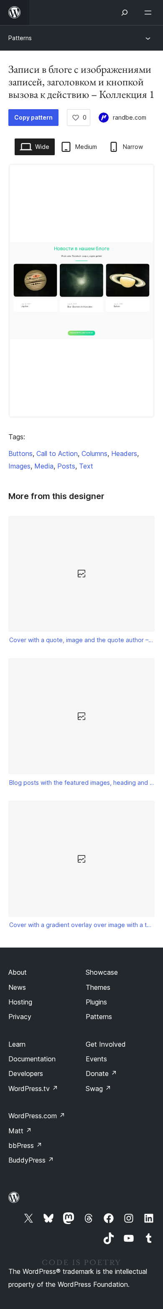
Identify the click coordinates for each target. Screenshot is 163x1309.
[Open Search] (124, 12)
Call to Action (57, 453)
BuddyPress (31, 1160)
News (17, 987)
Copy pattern (33, 117)
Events (96, 1059)
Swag (98, 1088)
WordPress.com (36, 1116)
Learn (16, 1044)
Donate (101, 1073)
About (17, 972)
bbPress (25, 1145)
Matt (20, 1131)
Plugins (96, 1002)
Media (43, 466)
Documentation (32, 1059)
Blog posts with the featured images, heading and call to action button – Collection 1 (81, 782)
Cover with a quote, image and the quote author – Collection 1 (81, 639)
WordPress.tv (33, 1088)
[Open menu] (149, 12)
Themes (98, 987)
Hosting (20, 1002)
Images (19, 466)
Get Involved (106, 1044)
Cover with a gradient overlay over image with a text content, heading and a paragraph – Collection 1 (81, 924)
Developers (25, 1073)
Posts (66, 466)
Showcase (102, 972)
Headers (124, 453)
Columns (94, 453)
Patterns (20, 37)
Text (86, 466)
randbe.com (129, 117)
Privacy (19, 1016)
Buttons (20, 453)
